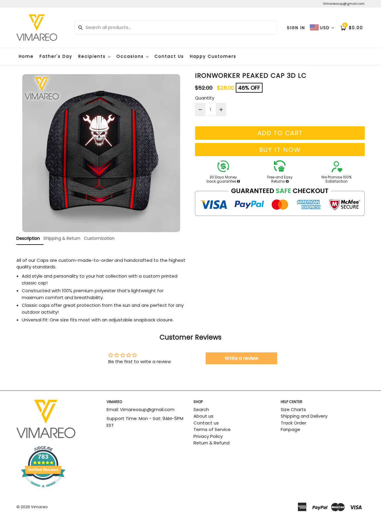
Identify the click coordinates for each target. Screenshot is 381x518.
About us (203, 416)
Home (26, 56)
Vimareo (39, 507)
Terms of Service (212, 429)
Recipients (92, 56)
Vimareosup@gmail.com (344, 3)
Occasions (131, 56)
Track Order (293, 423)
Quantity (204, 98)
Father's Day (56, 56)
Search (201, 409)
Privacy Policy (208, 436)
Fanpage (290, 429)
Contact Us (169, 56)
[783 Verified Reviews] (58, 490)
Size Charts (293, 409)
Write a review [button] (241, 358)
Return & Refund (211, 443)
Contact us (206, 423)
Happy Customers (213, 56)
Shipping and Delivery (304, 416)
